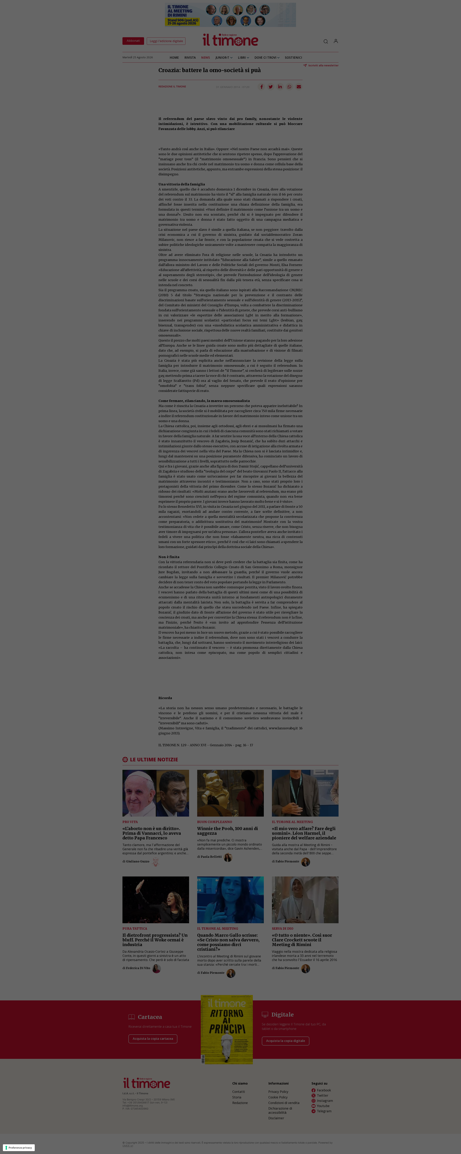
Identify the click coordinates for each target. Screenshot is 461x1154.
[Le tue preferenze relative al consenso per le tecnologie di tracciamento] (19, 1147)
